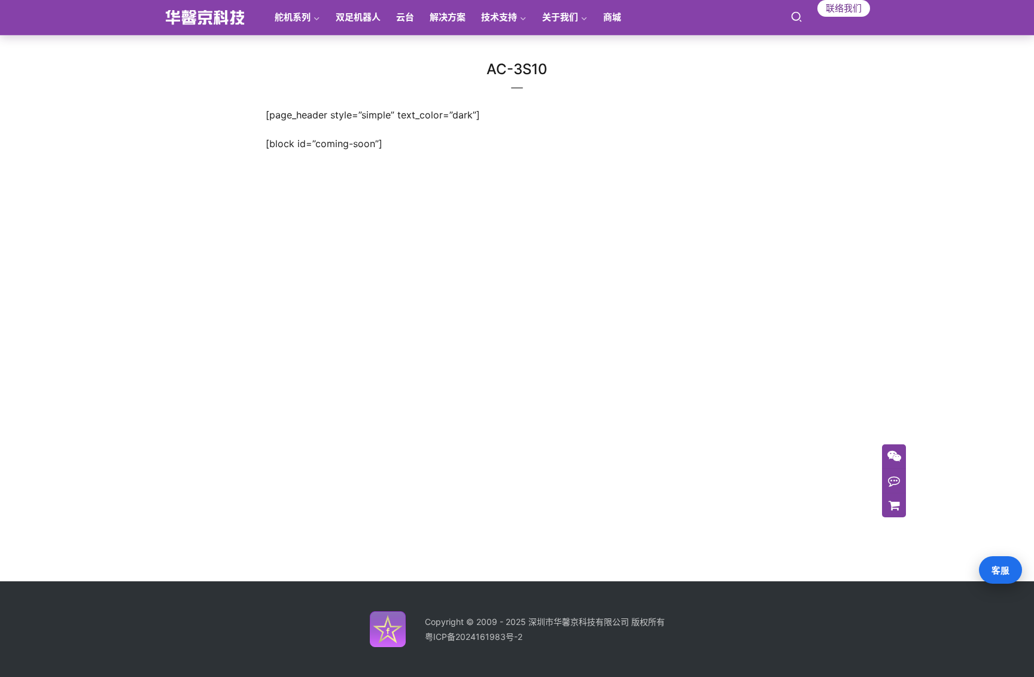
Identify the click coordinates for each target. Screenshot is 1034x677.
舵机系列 (293, 17)
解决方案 (448, 17)
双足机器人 (358, 17)
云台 (405, 17)
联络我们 (844, 8)
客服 (1000, 570)
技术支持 (499, 17)
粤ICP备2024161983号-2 (473, 637)
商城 (612, 17)
